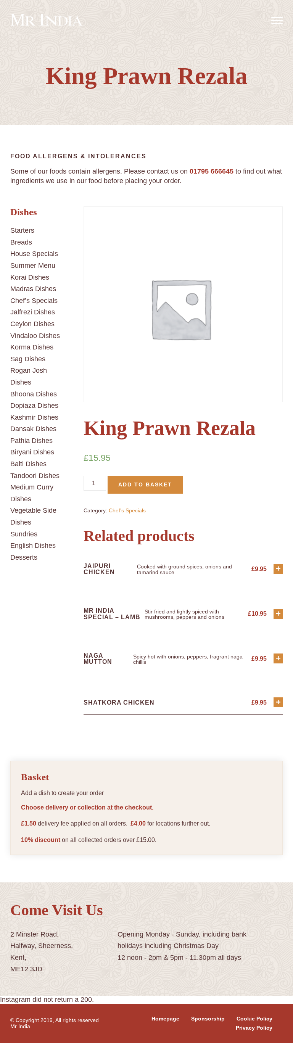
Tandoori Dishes (35, 476)
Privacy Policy (254, 1028)
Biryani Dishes (32, 452)
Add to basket (145, 484)
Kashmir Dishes (34, 417)
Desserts (23, 557)
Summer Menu (32, 265)
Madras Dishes (33, 289)
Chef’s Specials (34, 300)
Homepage (165, 1019)
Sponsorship (208, 1019)
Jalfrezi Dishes (32, 312)
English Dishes (33, 545)
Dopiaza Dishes (34, 405)
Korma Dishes (31, 347)
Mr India (20, 1026)
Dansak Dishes (33, 429)
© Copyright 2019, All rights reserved (54, 1020)
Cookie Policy (254, 1019)
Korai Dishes (29, 277)
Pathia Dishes (31, 440)
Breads (21, 242)
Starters (22, 230)
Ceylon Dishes (32, 324)
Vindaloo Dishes (35, 336)
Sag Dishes (27, 359)
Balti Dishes (28, 464)
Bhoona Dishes (33, 394)
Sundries (23, 534)
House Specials (34, 254)
